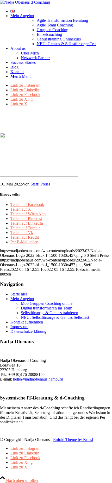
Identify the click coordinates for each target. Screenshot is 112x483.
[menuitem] (61, 11)
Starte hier (18, 294)
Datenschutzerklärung (28, 331)
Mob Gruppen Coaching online (46, 303)
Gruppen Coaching (52, 29)
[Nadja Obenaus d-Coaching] (25, 2)
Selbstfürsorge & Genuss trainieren (49, 312)
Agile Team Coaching (55, 25)
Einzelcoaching (49, 34)
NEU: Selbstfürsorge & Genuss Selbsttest (55, 317)
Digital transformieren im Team (46, 308)
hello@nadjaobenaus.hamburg (38, 379)
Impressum (19, 327)
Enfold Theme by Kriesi (73, 439)
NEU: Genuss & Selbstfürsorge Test (66, 44)
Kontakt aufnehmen (26, 322)
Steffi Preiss (40, 184)
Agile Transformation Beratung (62, 20)
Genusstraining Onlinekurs (59, 39)
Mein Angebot (22, 298)
